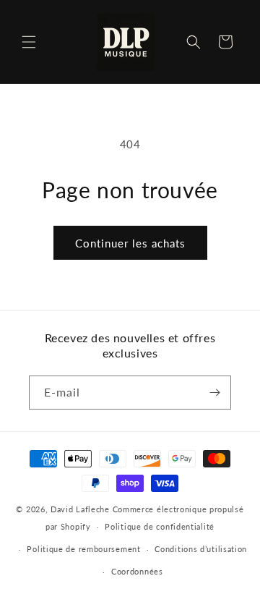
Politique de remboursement (83, 549)
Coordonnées (137, 571)
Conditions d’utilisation (201, 549)
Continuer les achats (130, 243)
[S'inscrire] (214, 393)
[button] (29, 42)
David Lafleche (80, 509)
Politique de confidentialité (159, 526)
